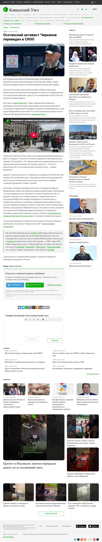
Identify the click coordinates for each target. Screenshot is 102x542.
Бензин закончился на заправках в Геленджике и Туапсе (38, 402)
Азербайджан (27, 14)
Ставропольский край (32, 20)
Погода (77, 2)
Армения (35, 14)
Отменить (54, 340)
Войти (95, 9)
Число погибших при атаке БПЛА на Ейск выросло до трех (82, 112)
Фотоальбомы (68, 2)
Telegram (11, 241)
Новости (6, 2)
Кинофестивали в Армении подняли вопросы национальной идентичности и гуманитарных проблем (62, 404)
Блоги (53, 2)
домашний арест (38, 114)
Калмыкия (21, 17)
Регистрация (31, 339)
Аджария (12, 14)
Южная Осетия (49, 20)
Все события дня (93, 374)
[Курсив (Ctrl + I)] (30, 319)
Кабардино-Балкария (10, 17)
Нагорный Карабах (58, 17)
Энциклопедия (38, 2)
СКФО (22, 20)
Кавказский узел (20, 103)
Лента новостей (14, 27)
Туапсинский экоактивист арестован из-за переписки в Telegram (80, 96)
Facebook (20, 247)
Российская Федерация (73, 17)
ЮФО (67, 20)
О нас (40, 526)
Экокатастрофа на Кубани (74, 23)
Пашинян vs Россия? (43, 23)
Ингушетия (85, 14)
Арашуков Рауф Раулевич (79, 242)
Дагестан (77, 14)
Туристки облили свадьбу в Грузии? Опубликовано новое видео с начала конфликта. (81, 443)
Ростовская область (87, 17)
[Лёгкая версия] (92, 2)
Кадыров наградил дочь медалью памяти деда (81, 64)
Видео (59, 2)
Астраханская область (45, 14)
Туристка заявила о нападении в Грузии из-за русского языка (15, 504)
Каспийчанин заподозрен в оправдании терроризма (72, 368)
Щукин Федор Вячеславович (80, 266)
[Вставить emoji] (43, 319)
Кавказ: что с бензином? (13, 23)
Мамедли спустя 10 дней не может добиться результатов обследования (87, 402)
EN (98, 2)
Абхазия (6, 14)
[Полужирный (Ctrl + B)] (26, 319)
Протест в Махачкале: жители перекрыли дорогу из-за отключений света (29, 465)
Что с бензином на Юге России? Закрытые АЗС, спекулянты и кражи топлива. (82, 505)
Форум (47, 2)
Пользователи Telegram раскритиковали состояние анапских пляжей (79, 179)
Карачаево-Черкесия (32, 17)
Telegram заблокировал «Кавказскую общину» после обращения (81, 474)
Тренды (18, 2)
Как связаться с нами (52, 526)
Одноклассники (53, 247)
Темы (12, 2)
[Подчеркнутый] (34, 319)
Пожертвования (66, 526)
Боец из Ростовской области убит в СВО (68, 362)
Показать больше (51, 513)
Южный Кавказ (60, 20)
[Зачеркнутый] (38, 319)
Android (34, 233)
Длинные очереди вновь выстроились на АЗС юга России (81, 142)
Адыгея (19, 14)
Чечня (42, 20)
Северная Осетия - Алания (11, 20)
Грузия (71, 14)
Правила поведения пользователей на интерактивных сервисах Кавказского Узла (45, 534)
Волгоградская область (61, 14)
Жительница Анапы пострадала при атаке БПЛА (81, 35)
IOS (40, 233)
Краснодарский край (45, 17)
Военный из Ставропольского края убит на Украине (25, 362)
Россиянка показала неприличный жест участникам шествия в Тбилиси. (51, 504)
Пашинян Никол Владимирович (81, 218)
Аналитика (27, 2)
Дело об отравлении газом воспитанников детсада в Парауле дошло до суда (25, 369)
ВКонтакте (40, 247)
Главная (5, 27)
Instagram (30, 247)
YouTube (50, 250)
